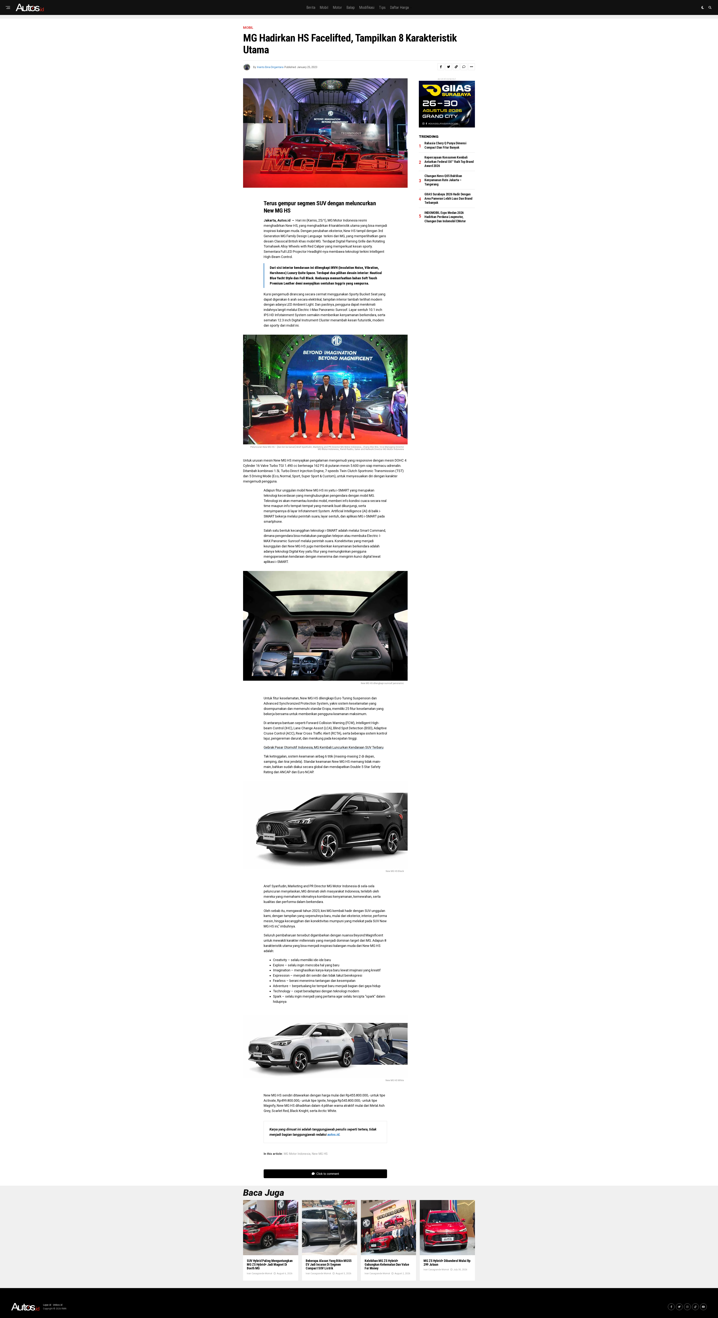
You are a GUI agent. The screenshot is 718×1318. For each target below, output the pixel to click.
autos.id (333, 1134)
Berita (310, 7)
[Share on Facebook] (441, 66)
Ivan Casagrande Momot (259, 1273)
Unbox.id (57, 1305)
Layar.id (47, 1305)
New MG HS (320, 1153)
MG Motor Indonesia (297, 1153)
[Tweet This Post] (448, 66)
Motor (337, 7)
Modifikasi (367, 7)
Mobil (324, 7)
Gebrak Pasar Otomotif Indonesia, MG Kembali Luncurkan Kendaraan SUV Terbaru (323, 747)
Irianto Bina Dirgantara (270, 67)
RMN (64, 1308)
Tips (382, 7)
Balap (350, 7)
